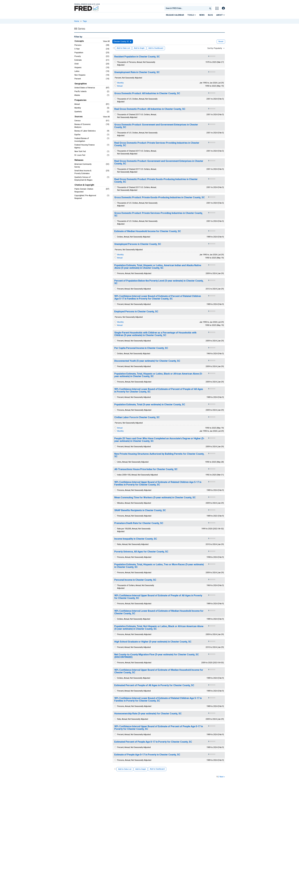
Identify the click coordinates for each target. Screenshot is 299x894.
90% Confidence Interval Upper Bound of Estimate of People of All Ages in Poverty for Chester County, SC (158, 596)
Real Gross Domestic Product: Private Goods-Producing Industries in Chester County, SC (156, 180)
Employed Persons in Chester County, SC (136, 311)
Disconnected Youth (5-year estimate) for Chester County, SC (147, 361)
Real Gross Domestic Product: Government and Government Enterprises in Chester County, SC (158, 162)
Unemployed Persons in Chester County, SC (137, 244)
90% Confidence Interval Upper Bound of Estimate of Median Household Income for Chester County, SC (158, 671)
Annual (120, 86)
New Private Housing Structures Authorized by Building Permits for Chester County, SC (159, 455)
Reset (220, 41)
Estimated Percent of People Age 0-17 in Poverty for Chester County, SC (153, 741)
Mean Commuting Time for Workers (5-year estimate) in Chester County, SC (155, 497)
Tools (190, 15)
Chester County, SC (121, 41)
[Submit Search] (210, 8)
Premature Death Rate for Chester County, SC (138, 523)
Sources (79, 116)
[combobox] (186, 8)
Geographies (81, 83)
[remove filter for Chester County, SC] (131, 41)
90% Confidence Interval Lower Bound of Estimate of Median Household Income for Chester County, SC (158, 612)
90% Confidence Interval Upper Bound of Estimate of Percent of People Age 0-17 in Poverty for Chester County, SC (158, 727)
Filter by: (78, 36)
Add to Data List (123, 48)
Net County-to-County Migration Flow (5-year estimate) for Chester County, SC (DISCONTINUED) (156, 655)
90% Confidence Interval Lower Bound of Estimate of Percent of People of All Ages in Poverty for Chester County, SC (158, 390)
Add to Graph (139, 48)
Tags (85, 21)
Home (76, 21)
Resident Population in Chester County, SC (137, 56)
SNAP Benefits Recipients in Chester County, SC (140, 510)
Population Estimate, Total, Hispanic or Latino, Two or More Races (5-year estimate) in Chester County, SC (159, 565)
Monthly (120, 83)
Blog (210, 15)
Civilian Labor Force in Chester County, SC (137, 417)
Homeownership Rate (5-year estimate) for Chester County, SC (148, 713)
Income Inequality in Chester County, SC (135, 538)
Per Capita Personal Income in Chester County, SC (141, 348)
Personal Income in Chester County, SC (135, 580)
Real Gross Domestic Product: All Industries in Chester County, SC (149, 109)
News (202, 15)
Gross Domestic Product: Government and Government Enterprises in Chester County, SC (156, 126)
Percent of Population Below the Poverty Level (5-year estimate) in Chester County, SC (158, 282)
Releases (79, 160)
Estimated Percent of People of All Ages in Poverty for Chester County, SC (154, 685)
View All (106, 41)
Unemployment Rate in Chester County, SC (137, 72)
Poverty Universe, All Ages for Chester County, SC (141, 551)
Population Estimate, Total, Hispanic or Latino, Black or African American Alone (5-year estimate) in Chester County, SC (158, 375)
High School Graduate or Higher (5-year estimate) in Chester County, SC (152, 641)
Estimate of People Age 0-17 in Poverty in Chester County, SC (147, 754)
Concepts (79, 41)
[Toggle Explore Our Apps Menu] (216, 8)
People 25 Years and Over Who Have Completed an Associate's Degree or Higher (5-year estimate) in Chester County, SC (159, 439)
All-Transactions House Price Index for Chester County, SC (146, 469)
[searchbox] (186, 8)
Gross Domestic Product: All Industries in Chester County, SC (147, 93)
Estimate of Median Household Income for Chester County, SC (147, 231)
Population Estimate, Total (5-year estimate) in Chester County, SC (149, 404)
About (219, 15)
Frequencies (80, 100)
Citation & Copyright (84, 185)
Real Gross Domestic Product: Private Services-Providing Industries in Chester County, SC (156, 144)
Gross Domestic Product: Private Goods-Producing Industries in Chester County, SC (159, 197)
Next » (222, 777)
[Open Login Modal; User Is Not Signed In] (223, 8)
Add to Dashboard (155, 48)
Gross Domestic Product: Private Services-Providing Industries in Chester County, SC (158, 214)
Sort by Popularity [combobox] (214, 48)
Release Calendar (175, 15)
